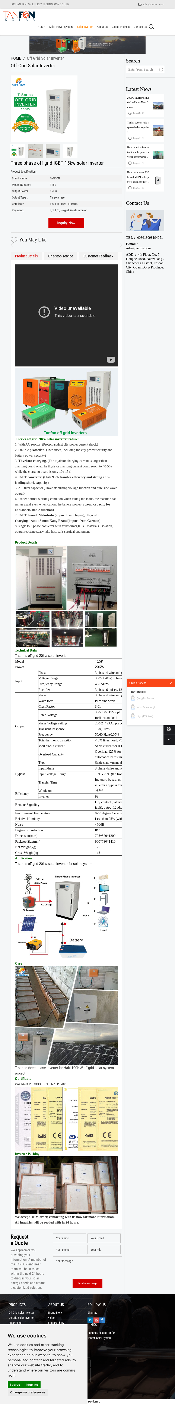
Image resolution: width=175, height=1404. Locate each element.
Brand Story (55, 1312)
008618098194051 (144, 237)
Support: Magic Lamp (87, 1401)
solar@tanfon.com (153, 4)
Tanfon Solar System (100, 1337)
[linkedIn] (90, 1320)
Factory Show (56, 1322)
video (51, 1317)
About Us (102, 27)
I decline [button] (32, 1384)
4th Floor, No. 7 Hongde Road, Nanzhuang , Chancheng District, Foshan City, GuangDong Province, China (145, 263)
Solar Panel (15, 1322)
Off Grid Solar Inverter (21, 1312)
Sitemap (92, 1312)
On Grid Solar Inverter (21, 1317)
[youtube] (96, 1320)
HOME (41, 27)
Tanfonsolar (138, 691)
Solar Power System (61, 27)
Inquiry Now (66, 222)
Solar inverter (85, 27)
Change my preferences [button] (27, 1392)
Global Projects (121, 27)
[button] (119, 245)
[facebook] (102, 1320)
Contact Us (140, 27)
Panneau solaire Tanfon (101, 1332)
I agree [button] (15, 1384)
